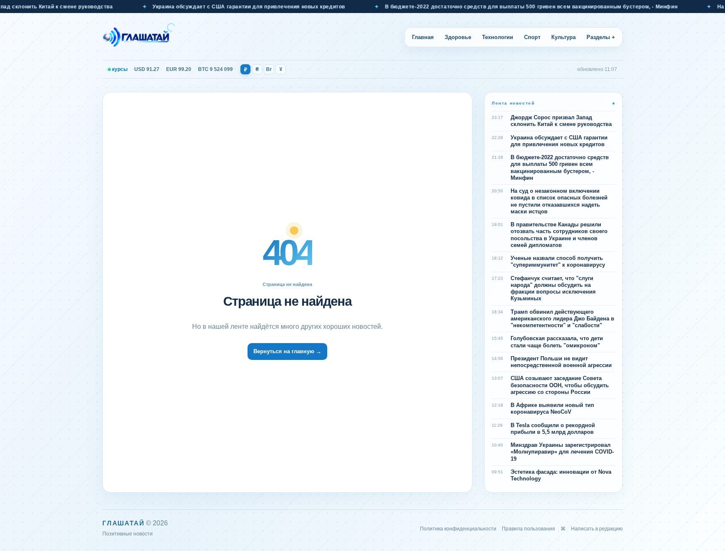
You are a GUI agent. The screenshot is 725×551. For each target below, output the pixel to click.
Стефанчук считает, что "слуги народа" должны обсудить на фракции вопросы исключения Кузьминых (553, 288)
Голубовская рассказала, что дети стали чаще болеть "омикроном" (557, 341)
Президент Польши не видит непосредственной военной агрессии (561, 361)
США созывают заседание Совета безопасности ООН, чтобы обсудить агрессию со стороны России (560, 385)
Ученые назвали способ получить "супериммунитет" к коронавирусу (558, 261)
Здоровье (458, 37)
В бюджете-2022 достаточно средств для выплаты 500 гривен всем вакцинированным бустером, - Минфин (517, 7)
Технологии (497, 37)
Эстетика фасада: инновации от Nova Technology (561, 475)
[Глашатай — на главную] (138, 37)
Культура (563, 37)
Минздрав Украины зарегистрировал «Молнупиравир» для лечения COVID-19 (562, 452)
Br (269, 69)
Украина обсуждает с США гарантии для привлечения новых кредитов (234, 7)
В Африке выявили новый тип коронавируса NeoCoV (552, 408)
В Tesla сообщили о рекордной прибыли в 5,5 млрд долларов (553, 428)
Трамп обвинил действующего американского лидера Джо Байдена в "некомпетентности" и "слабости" (562, 319)
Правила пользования (528, 529)
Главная (423, 37)
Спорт (532, 37)
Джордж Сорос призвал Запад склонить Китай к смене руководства (561, 120)
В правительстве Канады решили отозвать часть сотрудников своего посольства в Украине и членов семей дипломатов (559, 234)
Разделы (601, 37)
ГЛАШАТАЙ (123, 523)
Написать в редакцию (597, 529)
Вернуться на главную (287, 351)
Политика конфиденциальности (458, 529)
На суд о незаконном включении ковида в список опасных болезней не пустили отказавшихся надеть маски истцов (559, 201)
